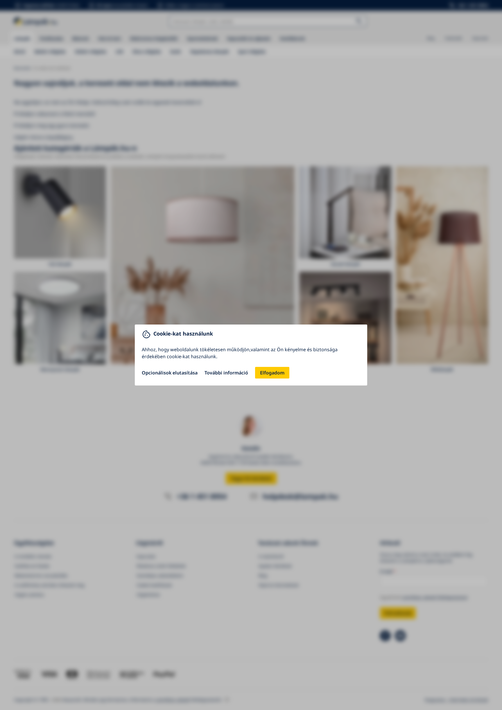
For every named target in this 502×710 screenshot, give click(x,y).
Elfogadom (272, 373)
